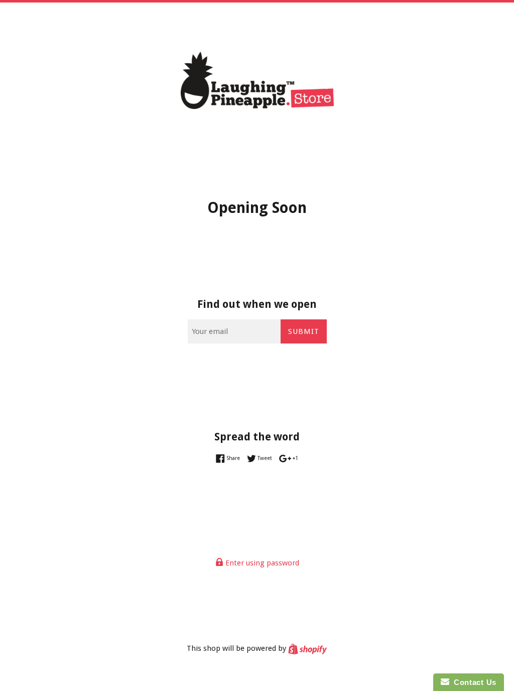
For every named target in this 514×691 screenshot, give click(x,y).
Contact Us (472, 682)
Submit (303, 331)
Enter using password (261, 562)
